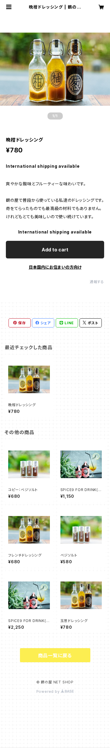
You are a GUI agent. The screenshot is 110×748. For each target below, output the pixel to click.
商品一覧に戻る (55, 655)
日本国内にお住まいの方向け (55, 267)
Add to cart (55, 250)
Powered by (48, 691)
